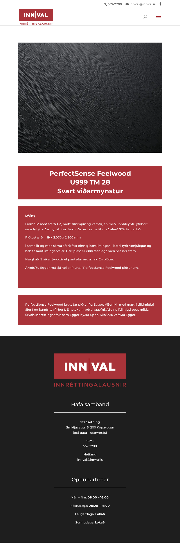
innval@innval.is (90, 460)
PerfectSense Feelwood (102, 268)
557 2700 (90, 446)
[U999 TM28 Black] (90, 152)
